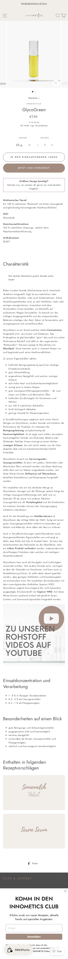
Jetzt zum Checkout (34, 167)
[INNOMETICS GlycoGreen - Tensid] (34, 665)
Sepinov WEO (44, 591)
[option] (34, 3)
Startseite (33, 98)
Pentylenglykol (34, 502)
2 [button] (36, 92)
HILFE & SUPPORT (17, 878)
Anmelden (34, 937)
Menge (23, 138)
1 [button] (33, 92)
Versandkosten (41, 125)
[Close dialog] (65, 891)
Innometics (34, 104)
